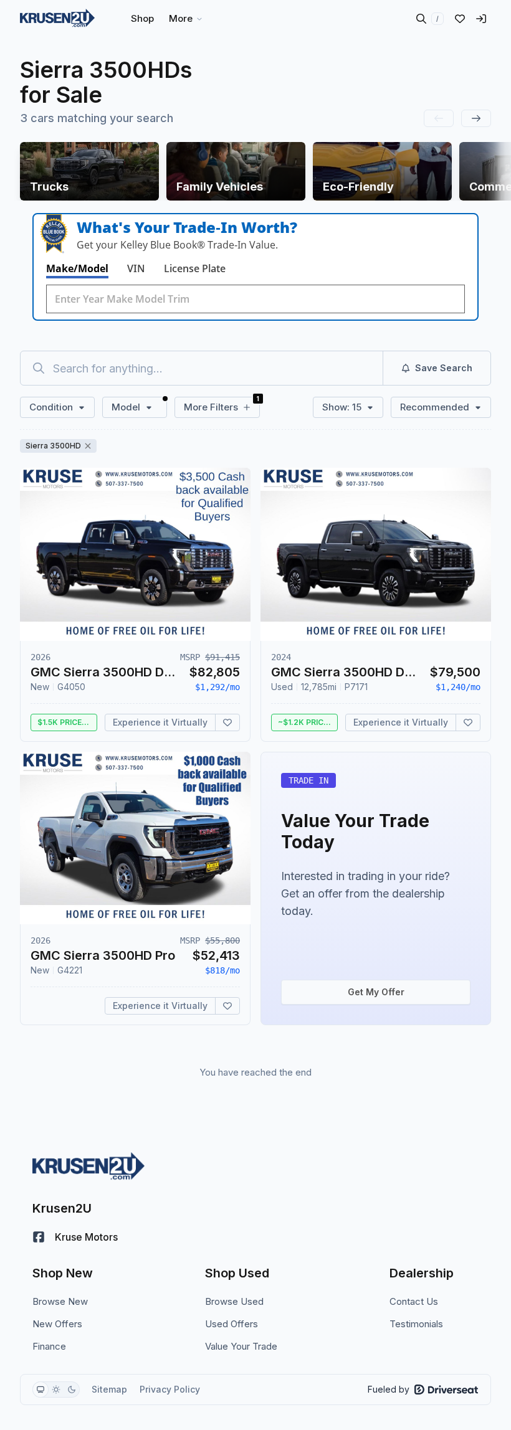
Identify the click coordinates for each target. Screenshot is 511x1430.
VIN (136, 268)
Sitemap (109, 1389)
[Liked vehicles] (460, 19)
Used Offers (231, 1324)
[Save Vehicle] (227, 722)
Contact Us (413, 1301)
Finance (49, 1346)
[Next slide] (476, 118)
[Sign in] (481, 19)
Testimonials (416, 1324)
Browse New (60, 1301)
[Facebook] (38, 1237)
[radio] (40, 1389)
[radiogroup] (56, 1389)
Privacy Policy (170, 1389)
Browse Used (234, 1301)
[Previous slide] (439, 118)
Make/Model (77, 268)
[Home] (57, 19)
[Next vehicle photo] (231, 564)
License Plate (195, 268)
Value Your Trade (241, 1346)
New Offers (57, 1324)
